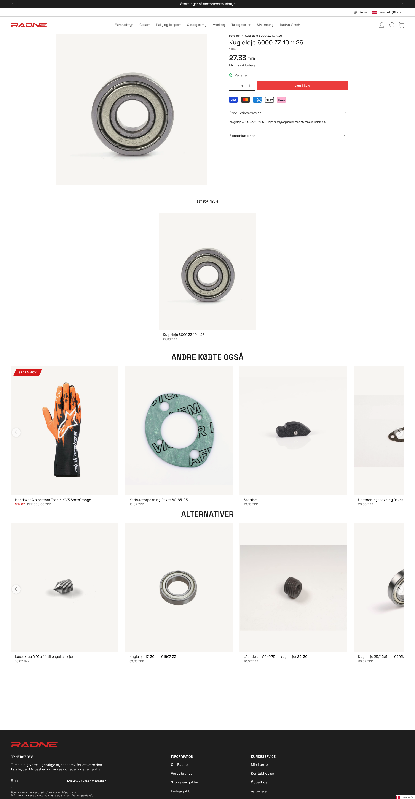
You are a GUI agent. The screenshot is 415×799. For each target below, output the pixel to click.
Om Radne (179, 764)
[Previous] (13, 4)
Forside (234, 36)
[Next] (402, 4)
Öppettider (260, 782)
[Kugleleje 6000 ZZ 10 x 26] (207, 271)
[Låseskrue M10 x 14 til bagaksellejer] (64, 587)
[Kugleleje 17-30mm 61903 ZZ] (179, 587)
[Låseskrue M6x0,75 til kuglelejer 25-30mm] (293, 587)
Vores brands (181, 773)
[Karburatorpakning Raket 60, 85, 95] (179, 430)
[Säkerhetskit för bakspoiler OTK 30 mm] (64, 430)
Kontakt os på (262, 773)
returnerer (259, 791)
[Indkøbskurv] (402, 25)
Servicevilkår (68, 795)
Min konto (259, 764)
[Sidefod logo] (34, 744)
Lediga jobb (180, 791)
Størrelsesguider (184, 782)
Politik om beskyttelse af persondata (33, 795)
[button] (124, 25)
